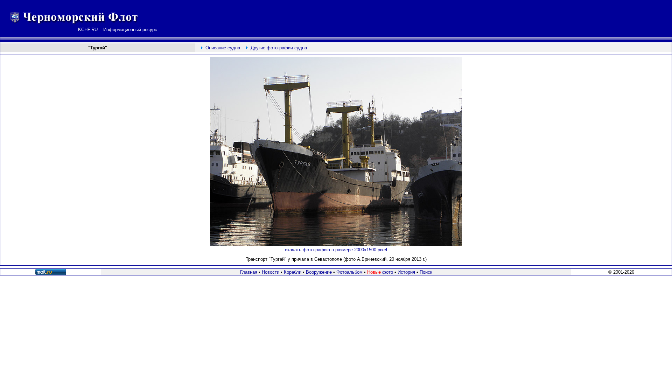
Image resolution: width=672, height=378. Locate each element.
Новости (270, 272)
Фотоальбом (349, 272)
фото (380, 272)
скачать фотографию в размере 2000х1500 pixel (336, 249)
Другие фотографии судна (279, 47)
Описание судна (222, 47)
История (406, 272)
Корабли (292, 272)
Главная (248, 272)
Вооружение (319, 272)
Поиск (426, 272)
